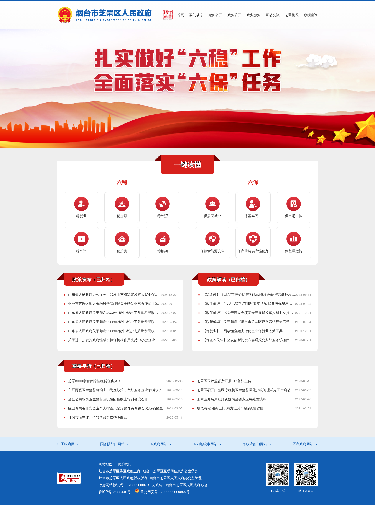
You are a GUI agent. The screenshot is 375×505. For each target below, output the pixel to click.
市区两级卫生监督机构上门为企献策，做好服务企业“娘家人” (114, 389)
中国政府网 (66, 443)
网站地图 (106, 463)
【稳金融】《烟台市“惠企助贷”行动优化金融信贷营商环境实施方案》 (249, 294)
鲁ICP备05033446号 (115, 491)
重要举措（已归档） (93, 365)
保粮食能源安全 (212, 250)
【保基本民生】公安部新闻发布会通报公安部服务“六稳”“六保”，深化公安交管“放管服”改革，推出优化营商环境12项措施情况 (249, 339)
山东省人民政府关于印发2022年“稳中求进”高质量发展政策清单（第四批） (114, 312)
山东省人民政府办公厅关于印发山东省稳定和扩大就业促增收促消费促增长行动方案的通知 (114, 294)
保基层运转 (293, 250)
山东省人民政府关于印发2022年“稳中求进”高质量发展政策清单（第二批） (114, 330)
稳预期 (162, 250)
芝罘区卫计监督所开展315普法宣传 (224, 380)
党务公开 (215, 14)
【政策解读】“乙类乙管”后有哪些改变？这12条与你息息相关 (249, 303)
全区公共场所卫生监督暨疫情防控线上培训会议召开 (108, 398)
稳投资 (122, 250)
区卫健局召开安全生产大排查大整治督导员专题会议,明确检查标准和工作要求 (117, 408)
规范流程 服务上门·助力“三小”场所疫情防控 (230, 408)
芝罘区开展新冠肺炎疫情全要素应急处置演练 (231, 398)
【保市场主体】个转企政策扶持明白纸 (97, 417)
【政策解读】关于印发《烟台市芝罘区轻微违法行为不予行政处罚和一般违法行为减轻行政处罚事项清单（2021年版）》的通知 (249, 321)
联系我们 (124, 463)
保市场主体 (293, 215)
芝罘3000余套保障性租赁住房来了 (94, 380)
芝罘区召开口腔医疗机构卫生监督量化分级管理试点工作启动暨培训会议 (246, 389)
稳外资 (81, 250)
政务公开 (234, 14)
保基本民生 (253, 215)
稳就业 (81, 215)
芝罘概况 (292, 14)
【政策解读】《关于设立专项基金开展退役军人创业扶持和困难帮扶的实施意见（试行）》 (249, 312)
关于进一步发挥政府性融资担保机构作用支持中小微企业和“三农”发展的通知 (114, 339)
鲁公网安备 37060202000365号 (164, 491)
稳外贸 (162, 215)
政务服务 (253, 14)
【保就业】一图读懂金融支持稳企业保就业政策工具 (243, 330)
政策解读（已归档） (228, 279)
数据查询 (311, 14)
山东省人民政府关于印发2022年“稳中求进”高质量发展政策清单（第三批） (114, 321)
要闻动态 (196, 14)
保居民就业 (212, 215)
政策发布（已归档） (93, 279)
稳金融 (122, 215)
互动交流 (273, 14)
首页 (180, 14)
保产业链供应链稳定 (253, 250)
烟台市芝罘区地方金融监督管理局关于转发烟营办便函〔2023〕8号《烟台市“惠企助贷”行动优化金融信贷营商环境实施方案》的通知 (114, 303)
